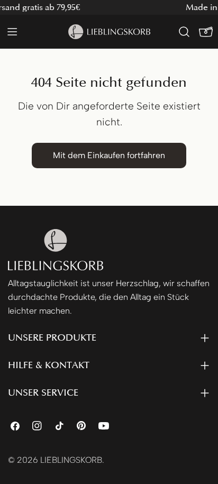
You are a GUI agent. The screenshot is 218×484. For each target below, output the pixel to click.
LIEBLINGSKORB (71, 460)
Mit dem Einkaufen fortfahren (109, 155)
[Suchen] (184, 31)
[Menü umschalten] (12, 31)
